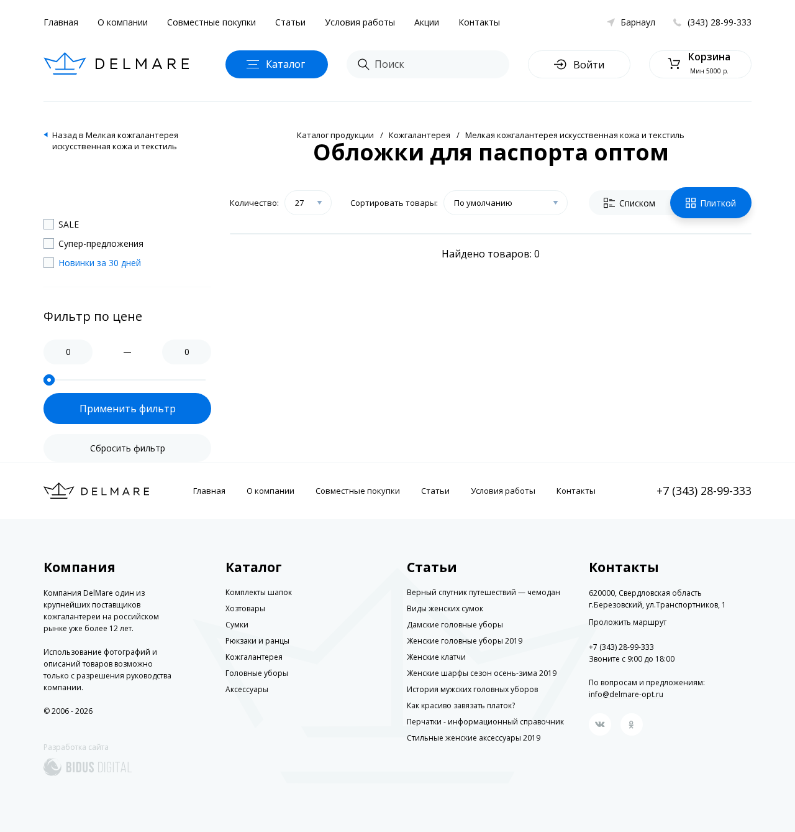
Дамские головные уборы (455, 624)
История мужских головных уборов (472, 689)
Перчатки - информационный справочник (485, 721)
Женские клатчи (436, 657)
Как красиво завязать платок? (461, 705)
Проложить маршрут (627, 622)
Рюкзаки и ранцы (257, 641)
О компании (123, 22)
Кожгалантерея (419, 135)
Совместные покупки (211, 22)
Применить (128, 408)
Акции (426, 22)
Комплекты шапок (258, 592)
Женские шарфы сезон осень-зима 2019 (481, 673)
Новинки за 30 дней (99, 262)
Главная (60, 22)
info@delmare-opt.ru (626, 694)
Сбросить (127, 448)
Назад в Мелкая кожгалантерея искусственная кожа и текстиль (115, 140)
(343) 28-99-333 (720, 22)
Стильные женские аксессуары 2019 (473, 738)
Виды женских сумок (445, 608)
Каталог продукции (335, 135)
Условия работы (360, 22)
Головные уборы (256, 673)
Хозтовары (245, 608)
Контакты (479, 22)
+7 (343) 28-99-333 (704, 490)
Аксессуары (246, 689)
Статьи (290, 22)
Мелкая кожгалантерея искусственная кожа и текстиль (574, 135)
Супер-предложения (100, 243)
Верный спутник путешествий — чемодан (483, 592)
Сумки (236, 624)
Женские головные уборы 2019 (464, 641)
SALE (68, 224)
